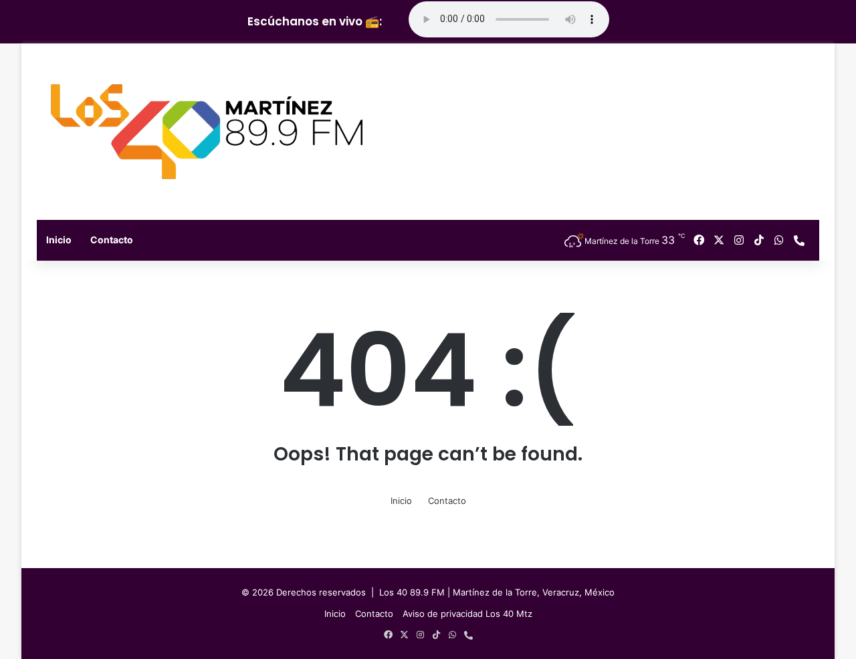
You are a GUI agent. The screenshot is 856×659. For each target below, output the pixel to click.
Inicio (59, 239)
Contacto (111, 239)
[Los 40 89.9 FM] (207, 131)
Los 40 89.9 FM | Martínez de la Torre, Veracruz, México (497, 592)
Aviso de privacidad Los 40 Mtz (467, 613)
